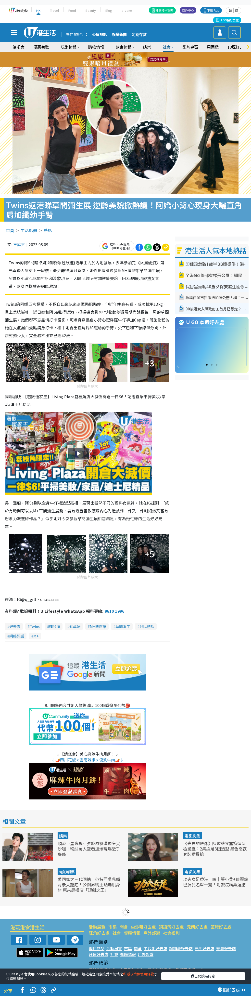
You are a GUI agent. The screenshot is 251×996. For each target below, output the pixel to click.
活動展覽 (97, 927)
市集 (112, 927)
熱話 (48, 230)
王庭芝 (19, 244)
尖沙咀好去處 (143, 927)
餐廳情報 (132, 933)
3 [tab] (124, 53)
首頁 (10, 230)
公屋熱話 (99, 35)
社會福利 (171, 933)
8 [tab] (119, 59)
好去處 (14, 626)
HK (38, 10)
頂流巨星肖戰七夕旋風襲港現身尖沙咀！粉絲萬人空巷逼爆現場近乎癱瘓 (89, 848)
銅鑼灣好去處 (171, 927)
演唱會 (19, 47)
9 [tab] (124, 59)
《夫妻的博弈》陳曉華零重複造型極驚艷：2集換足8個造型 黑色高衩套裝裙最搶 (215, 848)
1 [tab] (114, 53)
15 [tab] (126, 65)
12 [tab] (139, 59)
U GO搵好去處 (229, 20)
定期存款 (139, 35)
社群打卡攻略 (164, 10)
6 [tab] (139, 53)
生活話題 (29, 230)
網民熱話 (146, 626)
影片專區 (190, 47)
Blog (108, 10)
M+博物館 (98, 626)
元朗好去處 (197, 927)
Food (72, 10)
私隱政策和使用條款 (138, 973)
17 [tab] (136, 65)
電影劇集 (192, 836)
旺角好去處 (99, 933)
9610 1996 (114, 611)
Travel (54, 10)
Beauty (91, 10)
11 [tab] (134, 59)
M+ (36, 635)
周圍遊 (213, 47)
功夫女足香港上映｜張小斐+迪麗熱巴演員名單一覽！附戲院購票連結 (215, 882)
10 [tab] (129, 59)
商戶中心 (188, 10)
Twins (35, 626)
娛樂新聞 (119, 35)
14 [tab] (121, 65)
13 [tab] (116, 65)
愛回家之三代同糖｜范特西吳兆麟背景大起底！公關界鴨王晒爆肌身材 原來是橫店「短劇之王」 (89, 884)
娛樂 (63, 836)
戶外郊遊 (151, 933)
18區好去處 (237, 47)
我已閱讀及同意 (203, 975)
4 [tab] (129, 53)
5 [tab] (134, 53)
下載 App (213, 10)
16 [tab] (131, 65)
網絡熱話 (16, 635)
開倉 (124, 927)
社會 (117, 933)
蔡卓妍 (74, 626)
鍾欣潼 (54, 626)
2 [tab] (119, 53)
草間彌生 (122, 626)
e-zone (127, 10)
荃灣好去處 (221, 927)
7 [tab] (114, 59)
